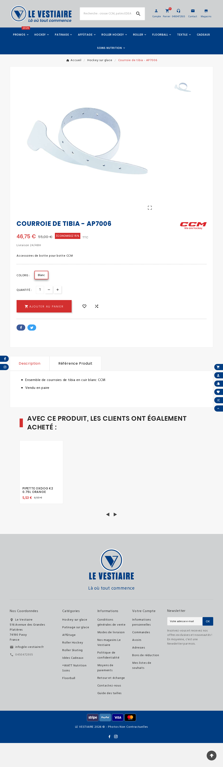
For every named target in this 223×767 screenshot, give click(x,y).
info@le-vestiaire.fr (29, 647)
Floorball (68, 678)
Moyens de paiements (105, 668)
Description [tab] (30, 363)
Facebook (21, 327)
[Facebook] (109, 736)
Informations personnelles (141, 622)
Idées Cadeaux (72, 658)
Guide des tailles (109, 693)
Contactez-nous (109, 685)
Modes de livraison (111, 632)
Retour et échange (111, 678)
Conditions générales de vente (111, 622)
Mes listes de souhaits (141, 666)
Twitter (31, 327)
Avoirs (136, 640)
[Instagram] (116, 736)
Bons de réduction (145, 655)
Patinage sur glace (75, 627)
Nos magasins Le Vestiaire (109, 643)
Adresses (138, 647)
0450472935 (24, 654)
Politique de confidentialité (108, 655)
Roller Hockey (72, 642)
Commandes (141, 632)
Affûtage (69, 635)
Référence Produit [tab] (75, 363)
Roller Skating (72, 650)
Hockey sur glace (74, 619)
